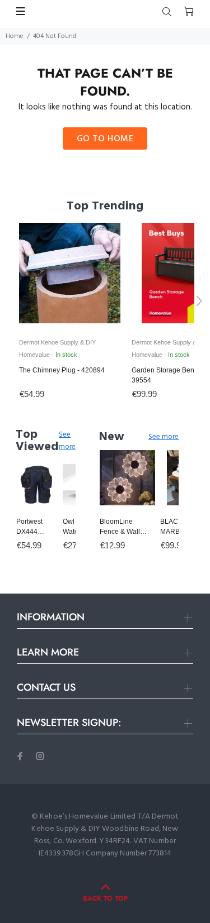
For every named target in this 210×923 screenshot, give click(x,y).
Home (15, 36)
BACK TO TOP (105, 898)
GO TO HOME (105, 139)
